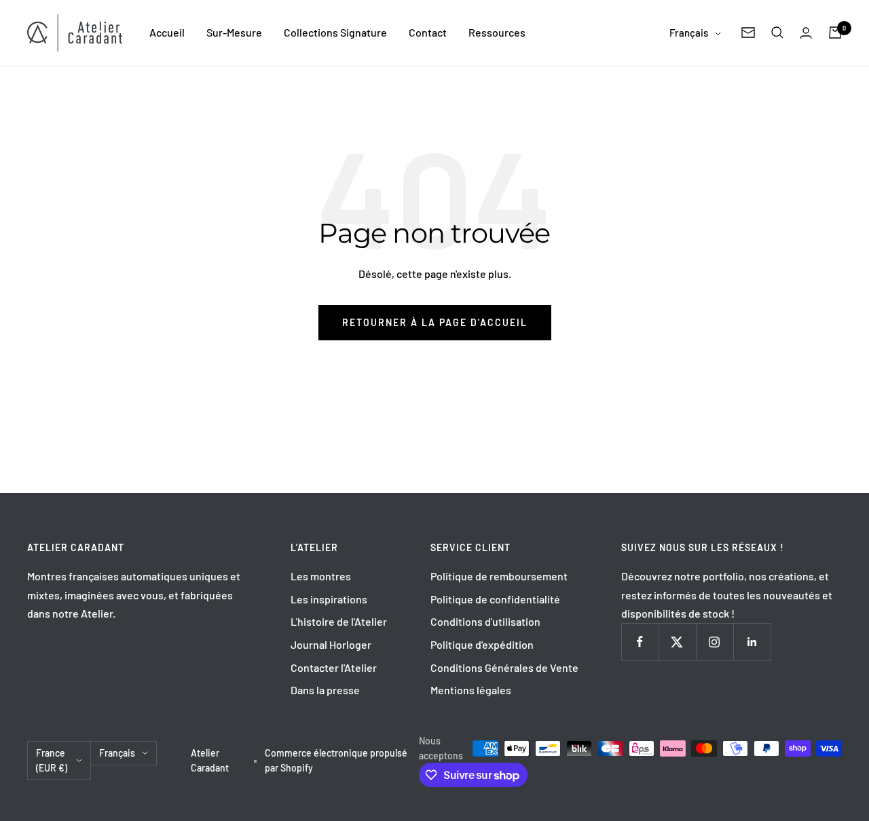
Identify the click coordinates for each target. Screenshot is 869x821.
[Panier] (835, 32)
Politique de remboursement (499, 575)
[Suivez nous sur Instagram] (714, 641)
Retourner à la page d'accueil (435, 322)
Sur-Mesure (234, 32)
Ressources (496, 32)
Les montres (321, 575)
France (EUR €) (51, 760)
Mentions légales (470, 689)
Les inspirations (329, 599)
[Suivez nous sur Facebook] (640, 641)
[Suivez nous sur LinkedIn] (752, 641)
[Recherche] (777, 32)
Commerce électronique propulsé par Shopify (336, 760)
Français (688, 32)
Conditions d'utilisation (485, 621)
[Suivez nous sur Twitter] (677, 641)
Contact (428, 32)
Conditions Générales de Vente (504, 667)
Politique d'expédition (482, 644)
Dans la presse (325, 689)
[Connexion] (806, 33)
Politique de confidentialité (495, 599)
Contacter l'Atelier (334, 667)
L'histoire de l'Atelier (339, 621)
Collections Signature (335, 32)
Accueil (167, 32)
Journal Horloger (331, 644)
